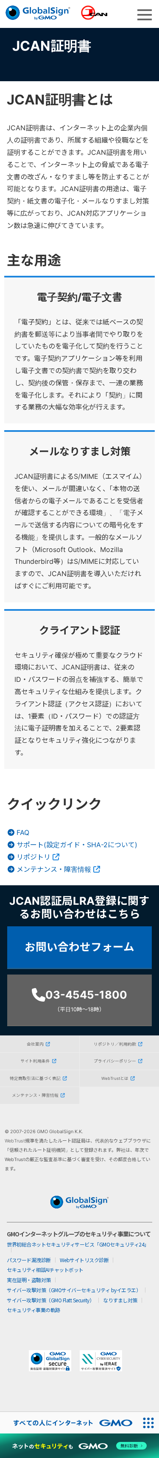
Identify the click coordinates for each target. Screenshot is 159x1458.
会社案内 (35, 1044)
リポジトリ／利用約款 (115, 1044)
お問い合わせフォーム (79, 946)
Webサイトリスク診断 (84, 1259)
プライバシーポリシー (115, 1061)
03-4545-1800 (86, 1000)
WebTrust (15, 1141)
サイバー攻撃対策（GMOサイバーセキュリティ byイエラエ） (74, 1289)
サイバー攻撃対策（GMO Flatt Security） (50, 1300)
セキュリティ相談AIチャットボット (45, 1269)
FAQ (23, 832)
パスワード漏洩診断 (29, 1259)
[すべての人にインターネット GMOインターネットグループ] (68, 1422)
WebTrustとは (114, 1078)
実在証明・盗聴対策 (29, 1279)
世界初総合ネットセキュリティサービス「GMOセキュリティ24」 (78, 1244)
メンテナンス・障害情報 (54, 869)
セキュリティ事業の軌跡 (33, 1309)
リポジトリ (33, 857)
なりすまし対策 (120, 1300)
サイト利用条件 (35, 1061)
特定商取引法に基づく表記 (35, 1078)
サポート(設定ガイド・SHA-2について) (77, 844)
